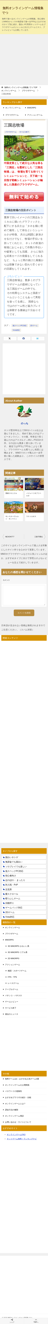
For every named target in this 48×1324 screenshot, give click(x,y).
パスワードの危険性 (13, 1091)
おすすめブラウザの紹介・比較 (18, 1097)
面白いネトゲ (11, 857)
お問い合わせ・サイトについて (18, 1122)
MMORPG (31, 108)
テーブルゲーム (11, 989)
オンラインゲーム (13, 108)
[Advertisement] (24, 59)
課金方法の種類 (11, 1110)
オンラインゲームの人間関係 (17, 1085)
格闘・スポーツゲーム (17, 971)
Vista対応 (16, 330)
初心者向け (10, 876)
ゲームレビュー (11, 1002)
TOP (20, 87)
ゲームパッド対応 (13, 907)
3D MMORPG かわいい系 (18, 946)
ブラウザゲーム (12, 115)
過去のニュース (11, 1014)
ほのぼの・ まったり (15, 880)
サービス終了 (24, 132)
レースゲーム (13, 983)
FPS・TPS (12, 977)
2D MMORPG (13, 958)
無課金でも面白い (13, 862)
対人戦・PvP (11, 885)
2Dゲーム (33, 326)
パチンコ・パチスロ (13, 995)
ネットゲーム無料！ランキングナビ (22, 1139)
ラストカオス (31, 516)
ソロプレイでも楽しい (16, 866)
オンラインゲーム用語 (14, 1116)
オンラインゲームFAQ (16, 1134)
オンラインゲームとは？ (15, 1104)
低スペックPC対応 (20, 326)
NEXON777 (9, 537)
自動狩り (9, 903)
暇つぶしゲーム (12, 898)
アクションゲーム (35, 115)
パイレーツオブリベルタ (33, 494)
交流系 (8, 889)
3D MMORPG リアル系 (17, 952)
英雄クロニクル (11, 493)
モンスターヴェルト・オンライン (12, 517)
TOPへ (36, 1322)
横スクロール (11, 894)
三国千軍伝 (38, 537)
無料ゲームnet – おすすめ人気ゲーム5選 (22, 1079)
